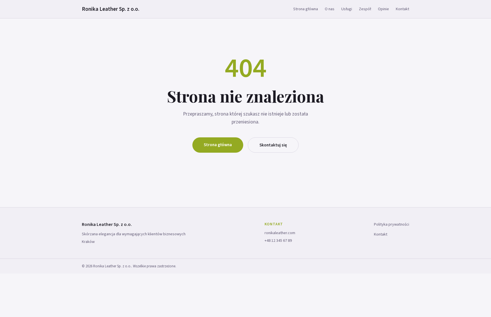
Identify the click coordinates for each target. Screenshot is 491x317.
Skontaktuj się (273, 145)
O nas (329, 9)
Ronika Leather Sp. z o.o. (110, 9)
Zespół (365, 9)
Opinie (383, 9)
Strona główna (305, 9)
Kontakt (402, 9)
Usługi (346, 9)
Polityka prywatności (391, 224)
